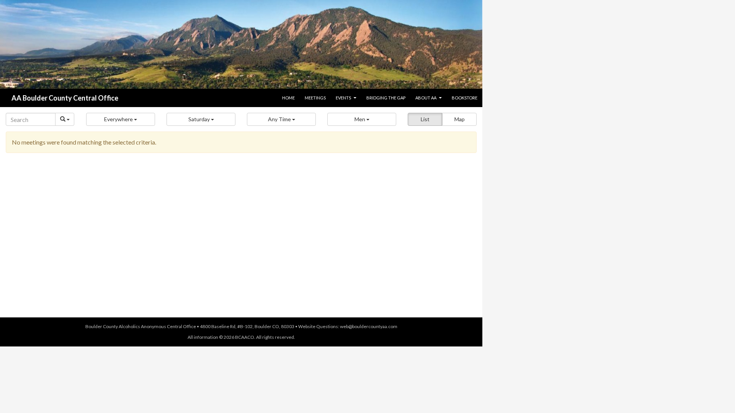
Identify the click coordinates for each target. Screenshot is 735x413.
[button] (120, 119)
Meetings (315, 97)
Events (343, 97)
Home (288, 97)
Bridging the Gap (385, 97)
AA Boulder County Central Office (64, 98)
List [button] (425, 119)
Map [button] (459, 119)
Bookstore (464, 97)
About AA (425, 97)
